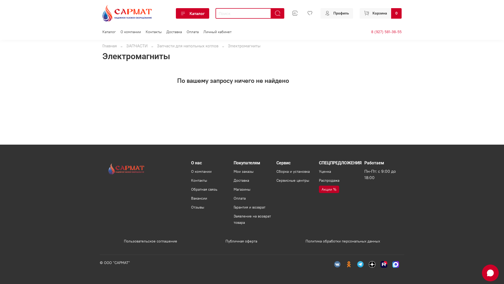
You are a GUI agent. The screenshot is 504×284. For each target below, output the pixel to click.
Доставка (174, 31)
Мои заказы (244, 171)
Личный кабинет (217, 31)
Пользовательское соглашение (150, 241)
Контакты (154, 31)
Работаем (374, 162)
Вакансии (199, 198)
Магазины (242, 189)
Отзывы (197, 207)
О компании (130, 31)
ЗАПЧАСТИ (137, 45)
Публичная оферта (241, 241)
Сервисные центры (292, 180)
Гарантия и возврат (249, 207)
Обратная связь (204, 189)
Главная (109, 45)
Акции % (329, 189)
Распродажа (329, 180)
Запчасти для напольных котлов (187, 45)
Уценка (325, 171)
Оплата (193, 31)
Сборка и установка (293, 171)
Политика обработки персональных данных (343, 241)
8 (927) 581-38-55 (386, 31)
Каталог (197, 13)
